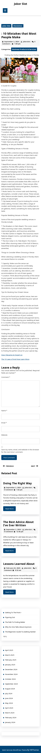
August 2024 (10, 689)
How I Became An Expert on (11, 355)
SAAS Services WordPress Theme (14, 750)
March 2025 (9, 655)
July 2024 (8, 693)
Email (4, 423)
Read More (10, 509)
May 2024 (9, 703)
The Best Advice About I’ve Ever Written (18, 523)
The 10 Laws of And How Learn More (15, 359)
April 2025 (9, 650)
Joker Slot (20, 4)
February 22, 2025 (13, 568)
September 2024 (11, 684)
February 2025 (10, 660)
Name (4, 410)
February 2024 (10, 717)
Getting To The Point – (13, 612)
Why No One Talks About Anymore (18, 627)
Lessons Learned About (19, 564)
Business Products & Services (24, 49)
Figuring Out (10, 617)
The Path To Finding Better (15, 622)
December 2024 (11, 669)
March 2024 (9, 713)
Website (4, 435)
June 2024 (9, 698)
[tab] (5, 10)
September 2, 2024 (11, 42)
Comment (5, 377)
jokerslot (26, 42)
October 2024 (10, 679)
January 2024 (10, 722)
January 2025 (10, 665)
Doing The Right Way (17, 483)
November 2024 (11, 674)
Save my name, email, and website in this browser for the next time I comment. (20, 450)
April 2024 (9, 708)
